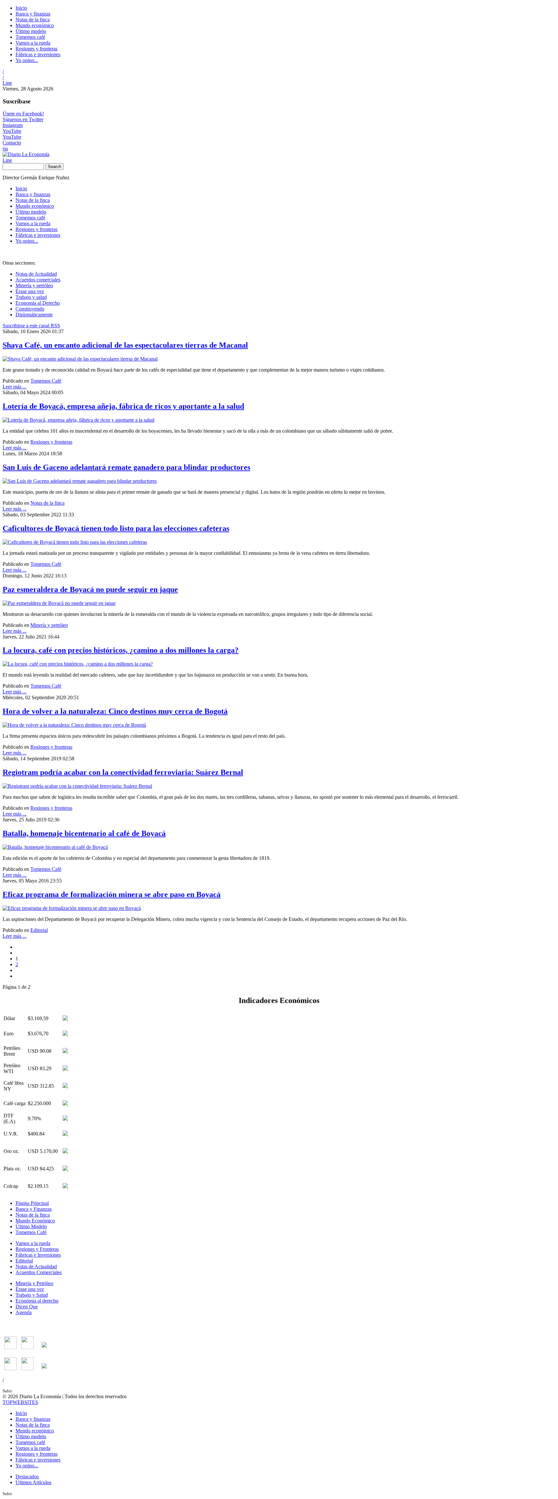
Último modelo (31, 31)
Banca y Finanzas (34, 1209)
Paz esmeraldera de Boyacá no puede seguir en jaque (90, 589)
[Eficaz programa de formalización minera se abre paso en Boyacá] (72, 908)
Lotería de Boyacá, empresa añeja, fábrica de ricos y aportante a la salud (123, 406)
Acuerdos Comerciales (39, 1272)
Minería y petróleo (34, 285)
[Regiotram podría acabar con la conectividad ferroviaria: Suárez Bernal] (77, 786)
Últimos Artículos (33, 1482)
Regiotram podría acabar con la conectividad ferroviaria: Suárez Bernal (123, 772)
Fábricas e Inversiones (38, 1255)
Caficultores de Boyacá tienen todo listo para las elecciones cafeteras (116, 528)
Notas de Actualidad (36, 274)
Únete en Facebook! (23, 113)
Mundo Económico (35, 1220)
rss (5, 148)
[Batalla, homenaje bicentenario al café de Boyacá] (55, 847)
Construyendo (30, 308)
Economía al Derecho (38, 303)
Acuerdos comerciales (38, 279)
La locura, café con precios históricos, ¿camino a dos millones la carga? (121, 650)
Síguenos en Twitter (23, 119)
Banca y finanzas (33, 13)
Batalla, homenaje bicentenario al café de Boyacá (84, 833)
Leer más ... (14, 386)
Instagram (13, 125)
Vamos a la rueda (33, 43)
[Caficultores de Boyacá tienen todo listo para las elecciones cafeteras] (75, 542)
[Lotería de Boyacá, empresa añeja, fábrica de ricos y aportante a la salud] (78, 420)
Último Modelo (31, 1226)
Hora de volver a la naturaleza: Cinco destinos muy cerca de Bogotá (115, 711)
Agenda (24, 1312)
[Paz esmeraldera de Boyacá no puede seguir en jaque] (59, 603)
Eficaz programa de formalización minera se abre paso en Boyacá (112, 894)
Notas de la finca (33, 19)
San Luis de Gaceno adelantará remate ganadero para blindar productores (126, 467)
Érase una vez (30, 291)
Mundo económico (35, 25)
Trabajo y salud (31, 297)
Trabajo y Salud (32, 1295)
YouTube (12, 131)
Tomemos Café (45, 381)
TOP (20, 1402)
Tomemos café (30, 37)
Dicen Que (27, 1306)
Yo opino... (27, 60)
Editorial (39, 930)
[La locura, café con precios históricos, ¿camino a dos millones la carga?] (78, 664)
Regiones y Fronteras (37, 1249)
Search (54, 166)
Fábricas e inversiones (38, 54)
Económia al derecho (37, 1301)
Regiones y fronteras (36, 48)
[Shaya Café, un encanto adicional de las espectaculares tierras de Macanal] (80, 359)
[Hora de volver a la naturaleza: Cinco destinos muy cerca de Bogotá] (74, 725)
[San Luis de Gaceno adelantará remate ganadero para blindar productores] (80, 481)
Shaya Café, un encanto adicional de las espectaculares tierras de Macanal (125, 345)
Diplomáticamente (34, 314)
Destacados (27, 1476)
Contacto (12, 142)
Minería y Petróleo (34, 1283)
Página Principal (32, 1203)
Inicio (21, 8)
